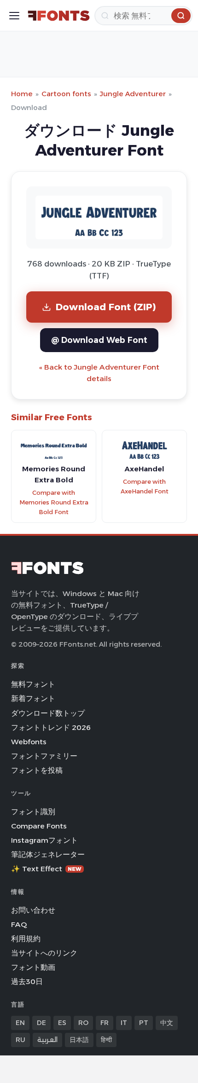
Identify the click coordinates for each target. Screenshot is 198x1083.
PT (143, 1023)
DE (41, 1023)
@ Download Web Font (99, 340)
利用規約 (26, 938)
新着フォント (33, 698)
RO (83, 1023)
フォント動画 (33, 967)
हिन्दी (106, 1040)
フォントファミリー (44, 756)
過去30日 (27, 981)
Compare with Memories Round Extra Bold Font (53, 502)
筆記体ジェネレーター (48, 854)
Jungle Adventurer (133, 93)
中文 (166, 1023)
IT (124, 1023)
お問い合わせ (33, 910)
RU (20, 1040)
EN (20, 1023)
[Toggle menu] (14, 15)
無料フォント (33, 684)
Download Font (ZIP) (106, 307)
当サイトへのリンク (44, 953)
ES (62, 1023)
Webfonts (29, 741)
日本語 (79, 1040)
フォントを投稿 (37, 770)
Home (22, 93)
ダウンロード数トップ (48, 713)
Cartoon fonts (66, 93)
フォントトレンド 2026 (51, 727)
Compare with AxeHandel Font (145, 486)
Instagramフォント (44, 840)
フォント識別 (33, 811)
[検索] (181, 15)
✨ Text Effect (46, 868)
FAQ (19, 924)
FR (104, 1023)
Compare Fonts (39, 826)
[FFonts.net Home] (59, 15)
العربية (47, 1040)
